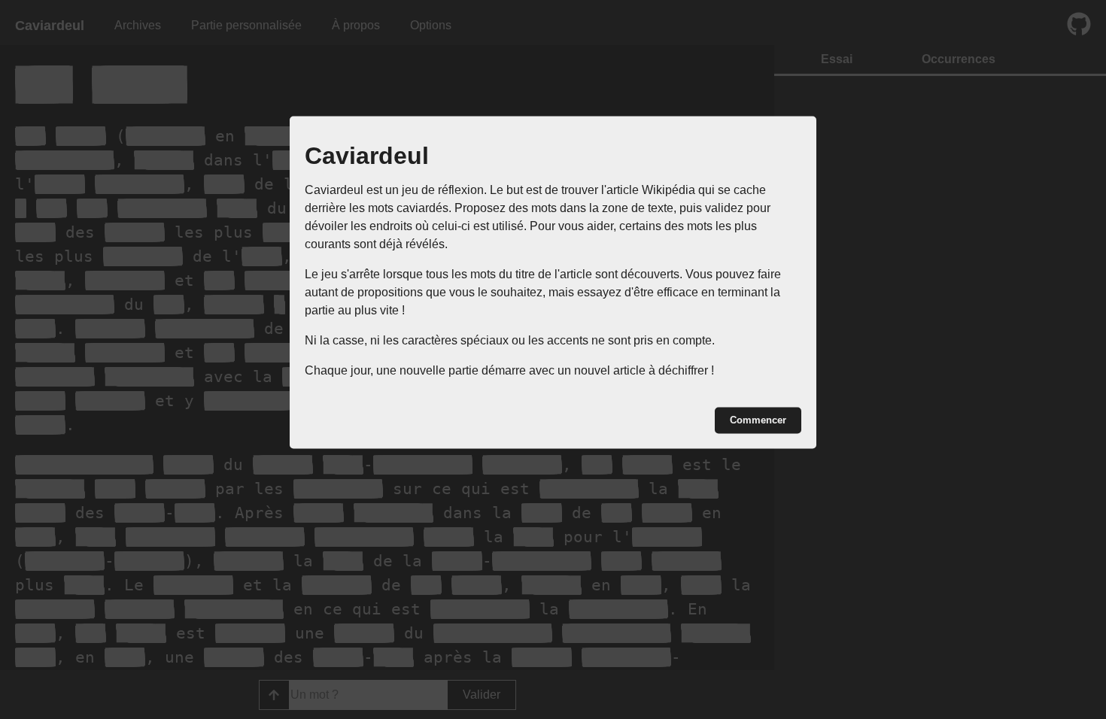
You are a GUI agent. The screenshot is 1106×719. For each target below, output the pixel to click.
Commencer (758, 420)
